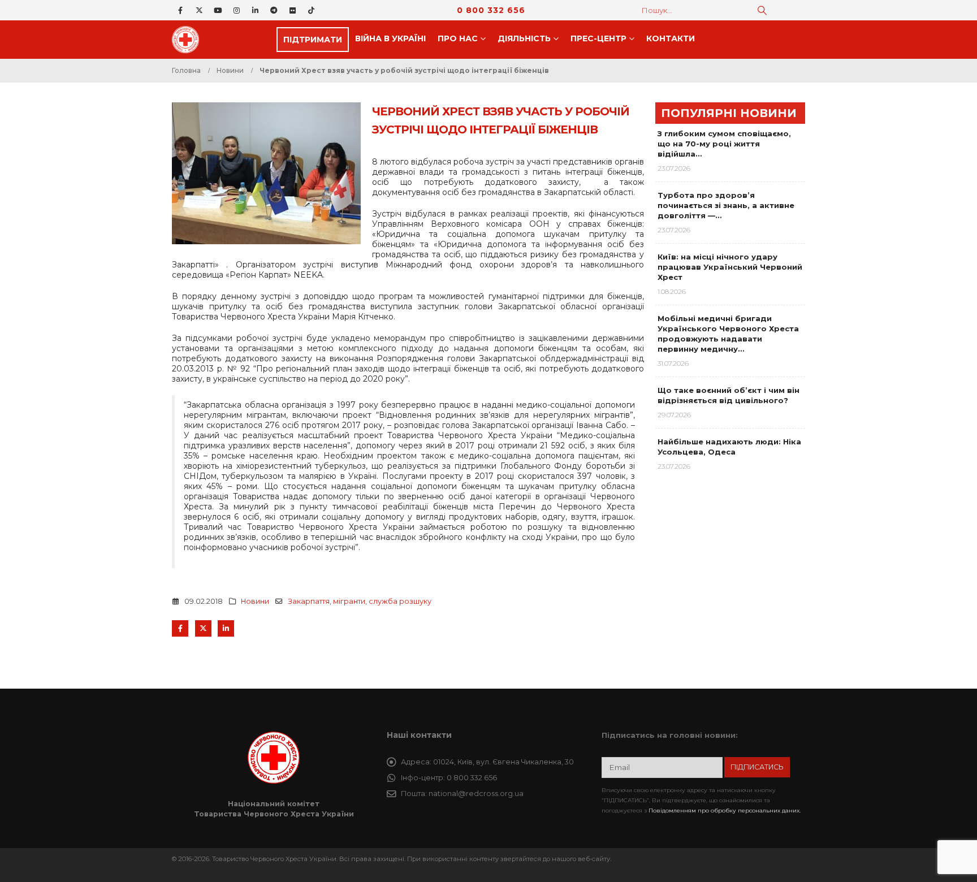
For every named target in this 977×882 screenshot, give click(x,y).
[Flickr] (292, 10)
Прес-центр (598, 38)
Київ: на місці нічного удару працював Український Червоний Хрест (730, 267)
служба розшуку (400, 601)
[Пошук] (762, 10)
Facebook (180, 628)
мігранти (349, 601)
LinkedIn (226, 628)
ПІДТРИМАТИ (312, 39)
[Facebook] (180, 10)
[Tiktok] (311, 10)
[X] (199, 10)
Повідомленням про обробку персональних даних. (725, 810)
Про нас (458, 38)
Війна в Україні (390, 38)
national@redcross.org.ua (476, 793)
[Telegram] (274, 10)
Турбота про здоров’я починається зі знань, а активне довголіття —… (726, 205)
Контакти (670, 38)
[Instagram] (236, 10)
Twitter (203, 628)
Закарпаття (309, 601)
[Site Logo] (189, 40)
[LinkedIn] (255, 10)
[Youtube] (218, 10)
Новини (255, 601)
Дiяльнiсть (524, 38)
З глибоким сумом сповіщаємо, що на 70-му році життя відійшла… (724, 143)
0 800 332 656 (491, 10)
